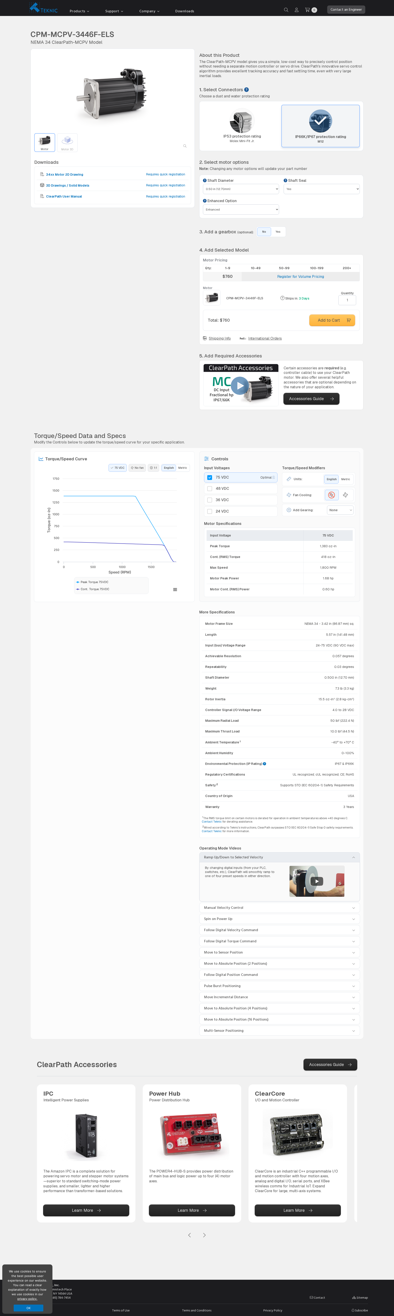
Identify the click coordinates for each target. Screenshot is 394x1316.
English (169, 468)
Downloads (184, 11)
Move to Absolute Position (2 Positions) (235, 964)
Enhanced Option (222, 201)
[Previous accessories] (190, 1235)
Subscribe (361, 1310)
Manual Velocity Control (223, 908)
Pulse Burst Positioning (222, 986)
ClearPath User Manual (63, 196)
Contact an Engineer (346, 10)
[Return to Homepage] (42, 8)
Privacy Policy (272, 1310)
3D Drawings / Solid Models (67, 185)
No (264, 232)
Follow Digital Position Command (231, 975)
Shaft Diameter (220, 180)
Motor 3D (67, 149)
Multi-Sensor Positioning (224, 1031)
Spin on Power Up (218, 919)
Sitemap (362, 1298)
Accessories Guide (306, 398)
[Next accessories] (204, 1235)
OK (28, 1308)
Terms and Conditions (196, 1310)
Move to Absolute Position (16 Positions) (236, 1019)
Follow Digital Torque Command (230, 941)
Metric (182, 468)
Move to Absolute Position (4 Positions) (235, 1008)
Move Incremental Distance (226, 997)
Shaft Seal (296, 180)
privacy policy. (27, 1298)
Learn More (82, 1210)
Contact (319, 1298)
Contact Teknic (212, 821)
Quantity (347, 293)
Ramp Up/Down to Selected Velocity (233, 857)
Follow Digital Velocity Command (231, 930)
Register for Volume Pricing (300, 276)
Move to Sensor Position (223, 952)
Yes (278, 232)
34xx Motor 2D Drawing (64, 174)
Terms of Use (121, 1310)
